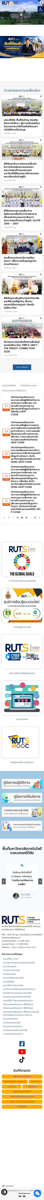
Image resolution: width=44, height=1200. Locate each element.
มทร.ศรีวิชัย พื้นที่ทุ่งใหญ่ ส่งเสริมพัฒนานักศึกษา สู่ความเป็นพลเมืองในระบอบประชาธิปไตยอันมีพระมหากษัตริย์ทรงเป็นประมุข (22, 124)
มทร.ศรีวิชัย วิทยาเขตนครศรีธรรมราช (18, 1000)
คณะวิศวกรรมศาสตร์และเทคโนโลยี (17, 996)
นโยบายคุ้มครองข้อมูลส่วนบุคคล (22, 673)
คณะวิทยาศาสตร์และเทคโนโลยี (15, 1030)
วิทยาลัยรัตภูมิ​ (8, 981)
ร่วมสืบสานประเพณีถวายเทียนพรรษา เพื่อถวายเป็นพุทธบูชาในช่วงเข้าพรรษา (20, 261)
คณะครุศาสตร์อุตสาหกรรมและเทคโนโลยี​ (19, 962)
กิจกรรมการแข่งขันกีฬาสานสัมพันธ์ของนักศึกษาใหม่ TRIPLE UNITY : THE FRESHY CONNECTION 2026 (21, 346)
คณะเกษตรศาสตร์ (10, 1018)
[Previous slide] (4, 881)
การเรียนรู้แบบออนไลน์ (22, 627)
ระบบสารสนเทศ (22, 719)
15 (26, 517)
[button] (41, 9)
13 (18, 517)
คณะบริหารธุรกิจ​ (9, 966)
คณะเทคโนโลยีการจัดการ (13, 1033)
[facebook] (20, 1195)
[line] (24, 1195)
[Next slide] (40, 881)
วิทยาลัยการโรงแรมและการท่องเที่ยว (17, 993)
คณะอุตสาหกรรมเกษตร (12, 1026)
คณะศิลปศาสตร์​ (9, 974)
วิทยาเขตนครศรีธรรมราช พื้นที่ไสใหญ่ (18, 1008)
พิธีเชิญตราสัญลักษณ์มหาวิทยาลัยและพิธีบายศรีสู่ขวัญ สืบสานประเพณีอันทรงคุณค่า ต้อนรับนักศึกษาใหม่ (21, 303)
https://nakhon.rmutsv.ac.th (23, 947)
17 (35, 517)
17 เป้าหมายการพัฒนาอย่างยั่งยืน (22, 580)
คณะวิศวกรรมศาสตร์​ (11, 970)
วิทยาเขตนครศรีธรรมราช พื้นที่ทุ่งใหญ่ (18, 1004)
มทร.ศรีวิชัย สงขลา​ (10, 958)
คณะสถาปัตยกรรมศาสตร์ (13, 977)
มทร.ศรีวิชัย (18, 898)
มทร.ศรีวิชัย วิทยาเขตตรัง (13, 985)
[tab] (9, 385)
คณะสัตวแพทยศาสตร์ (11, 1022)
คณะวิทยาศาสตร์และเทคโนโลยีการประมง (19, 989)
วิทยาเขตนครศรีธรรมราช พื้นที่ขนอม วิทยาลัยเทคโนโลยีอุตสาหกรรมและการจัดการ (21, 1013)
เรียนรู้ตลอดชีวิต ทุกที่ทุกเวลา (22, 762)
